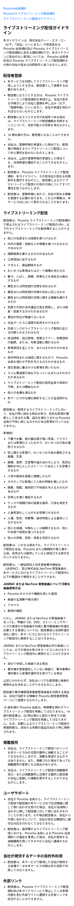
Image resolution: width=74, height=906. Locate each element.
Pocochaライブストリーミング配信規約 (29, 13)
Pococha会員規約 (14, 8)
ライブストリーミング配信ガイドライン (29, 18)
